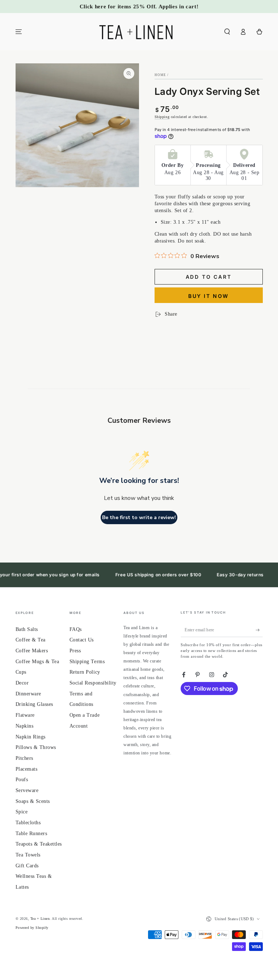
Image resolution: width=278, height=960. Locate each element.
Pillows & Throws (36, 747)
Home (160, 75)
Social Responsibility (93, 683)
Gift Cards (27, 865)
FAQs (76, 629)
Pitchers (24, 758)
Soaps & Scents (33, 801)
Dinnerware (28, 693)
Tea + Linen (40, 919)
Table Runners (31, 833)
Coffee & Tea (31, 640)
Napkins (25, 726)
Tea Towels (28, 855)
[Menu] (19, 31)
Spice (22, 811)
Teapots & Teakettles (39, 844)
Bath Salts (27, 629)
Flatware (25, 715)
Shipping (162, 117)
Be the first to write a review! (139, 517)
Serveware (27, 790)
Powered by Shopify (32, 928)
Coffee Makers (32, 650)
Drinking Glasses (34, 704)
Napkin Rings (31, 737)
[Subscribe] (259, 630)
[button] (227, 31)
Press (75, 650)
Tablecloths (28, 822)
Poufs (22, 779)
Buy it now (208, 296)
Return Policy (85, 672)
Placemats (27, 769)
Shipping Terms (87, 661)
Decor (22, 683)
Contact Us (82, 640)
